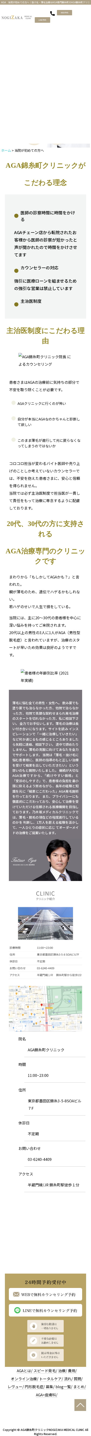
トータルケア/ (51, 1378)
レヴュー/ (15, 1386)
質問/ (78, 1378)
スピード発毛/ (45, 1370)
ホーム (6, 150)
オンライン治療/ (24, 1378)
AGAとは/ (24, 1370)
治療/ (62, 1370)
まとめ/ (79, 1386)
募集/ (50, 1386)
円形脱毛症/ (35, 1386)
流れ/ (68, 1378)
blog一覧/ (64, 1386)
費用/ (72, 1370)
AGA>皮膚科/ (46, 1394)
